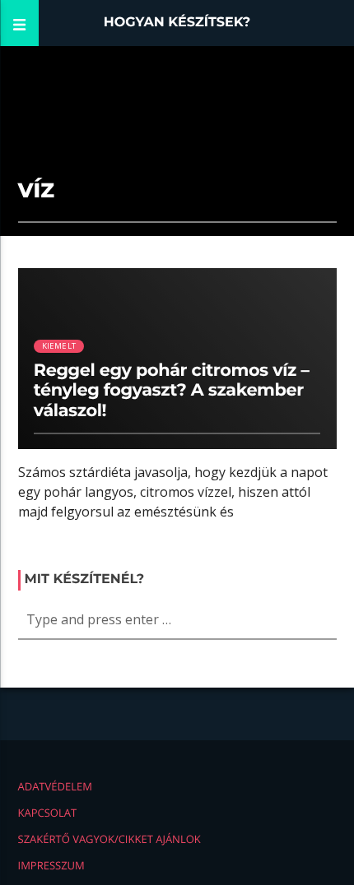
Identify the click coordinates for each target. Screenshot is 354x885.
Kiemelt (59, 346)
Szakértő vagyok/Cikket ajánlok (109, 839)
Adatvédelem (55, 786)
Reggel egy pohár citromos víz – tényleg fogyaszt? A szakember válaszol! (172, 391)
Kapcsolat (47, 812)
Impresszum (51, 865)
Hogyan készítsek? (177, 22)
